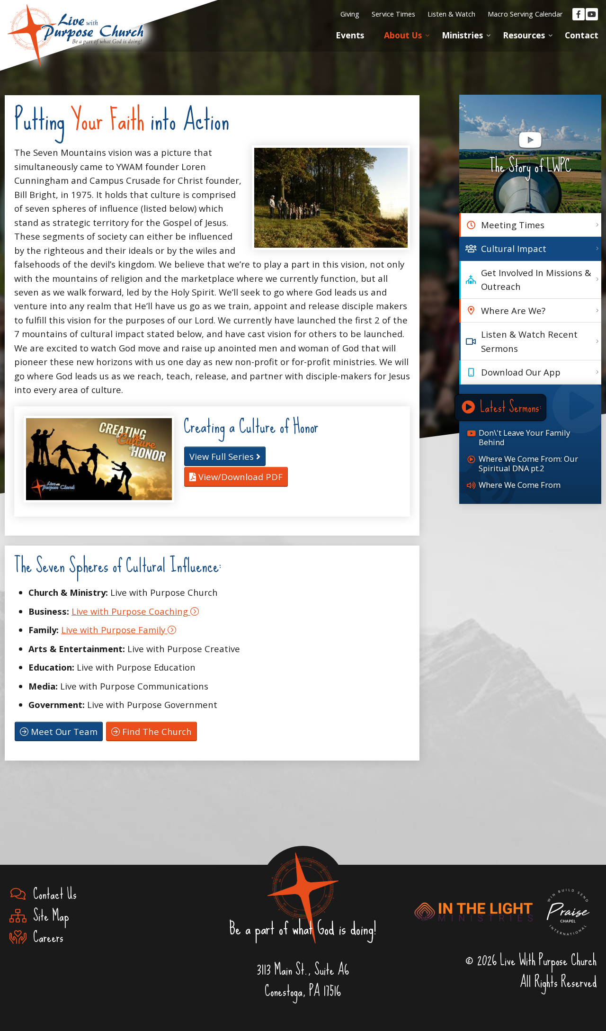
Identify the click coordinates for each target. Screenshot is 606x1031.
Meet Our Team (63, 731)
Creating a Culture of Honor (251, 426)
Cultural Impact (513, 248)
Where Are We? (513, 310)
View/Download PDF (239, 477)
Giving (349, 13)
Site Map (48, 916)
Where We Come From (520, 484)
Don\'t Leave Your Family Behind (524, 437)
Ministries (462, 35)
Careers (45, 937)
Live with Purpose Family (114, 630)
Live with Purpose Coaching (130, 611)
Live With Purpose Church (76, 23)
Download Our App (521, 372)
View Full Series (222, 456)
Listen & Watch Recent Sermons (529, 341)
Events (350, 35)
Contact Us (52, 894)
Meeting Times (512, 225)
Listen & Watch (451, 13)
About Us (403, 35)
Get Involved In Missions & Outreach (536, 279)
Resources (524, 35)
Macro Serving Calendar (525, 13)
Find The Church (156, 731)
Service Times (393, 13)
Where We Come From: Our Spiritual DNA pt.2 (528, 463)
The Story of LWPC (530, 166)
